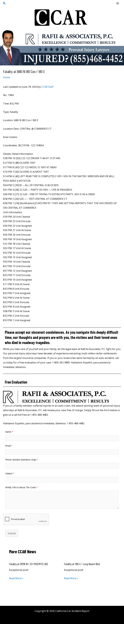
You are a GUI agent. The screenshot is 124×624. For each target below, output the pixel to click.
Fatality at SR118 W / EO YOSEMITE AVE (28, 564)
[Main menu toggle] (117, 3)
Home (6, 77)
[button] (4, 3)
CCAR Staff (47, 86)
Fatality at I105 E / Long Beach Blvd (82, 564)
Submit (12, 533)
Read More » (16, 578)
